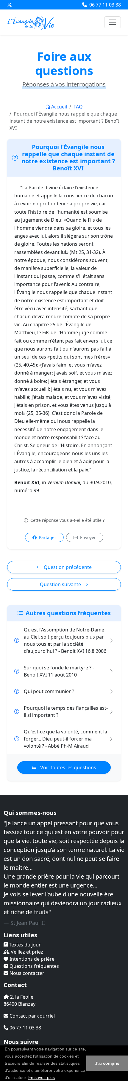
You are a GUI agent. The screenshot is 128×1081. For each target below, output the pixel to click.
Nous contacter (26, 973)
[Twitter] (9, 4)
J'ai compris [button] (107, 1063)
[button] (57, 1078)
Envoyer (87, 537)
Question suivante (60, 584)
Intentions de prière (31, 959)
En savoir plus (41, 1077)
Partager (47, 537)
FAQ (78, 106)
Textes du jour (24, 944)
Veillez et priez (26, 952)
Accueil (59, 106)
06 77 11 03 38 (104, 4)
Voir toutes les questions (67, 767)
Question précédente (68, 567)
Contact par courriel (31, 1016)
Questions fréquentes (33, 966)
